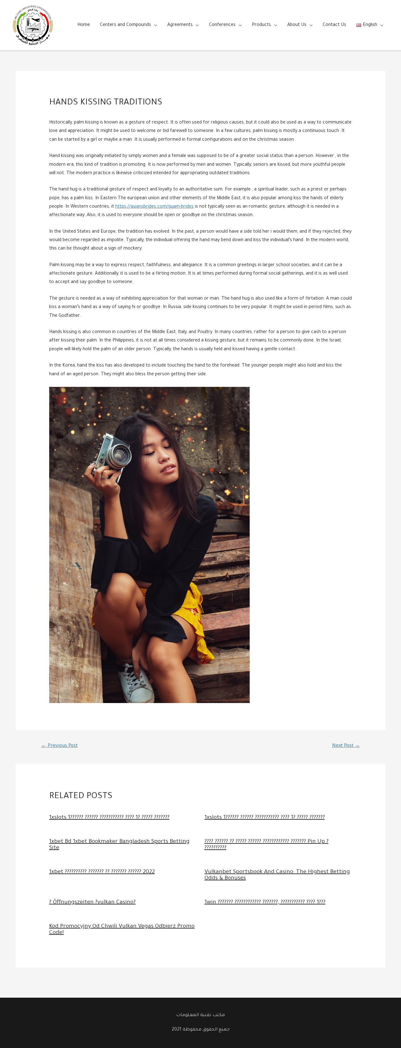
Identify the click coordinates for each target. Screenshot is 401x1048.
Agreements (180, 25)
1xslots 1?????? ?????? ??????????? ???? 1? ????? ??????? (109, 818)
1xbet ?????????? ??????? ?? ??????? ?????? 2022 (102, 872)
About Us (296, 25)
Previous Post (59, 746)
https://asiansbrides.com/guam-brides (154, 207)
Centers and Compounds (125, 25)
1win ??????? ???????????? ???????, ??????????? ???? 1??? (265, 902)
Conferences (222, 25)
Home (83, 25)
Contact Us (334, 25)
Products (261, 25)
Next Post (346, 746)
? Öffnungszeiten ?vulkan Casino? (92, 902)
